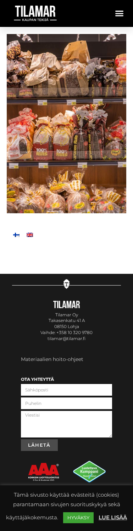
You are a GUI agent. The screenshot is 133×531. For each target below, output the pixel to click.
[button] (119, 13)
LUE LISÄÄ (113, 517)
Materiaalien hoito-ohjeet (52, 359)
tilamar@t (58, 338)
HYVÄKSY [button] (78, 517)
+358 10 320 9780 (74, 332)
